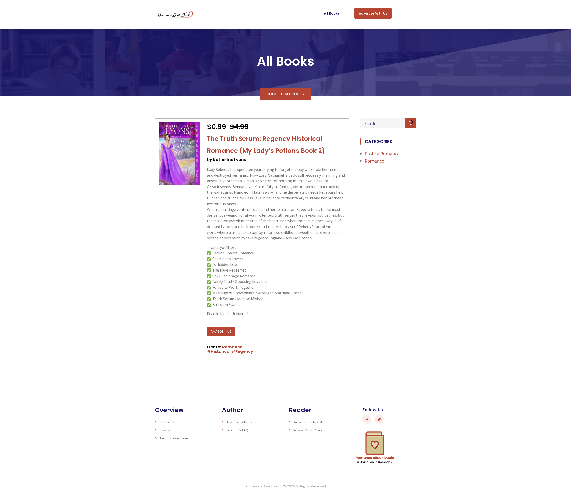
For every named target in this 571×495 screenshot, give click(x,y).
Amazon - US (221, 331)
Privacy (164, 430)
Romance (232, 347)
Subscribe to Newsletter (311, 422)
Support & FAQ (237, 430)
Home (272, 94)
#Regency (242, 351)
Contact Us (167, 422)
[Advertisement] (388, 242)
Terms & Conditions (173, 438)
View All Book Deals (307, 430)
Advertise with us (373, 13)
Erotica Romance (382, 154)
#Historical (219, 351)
